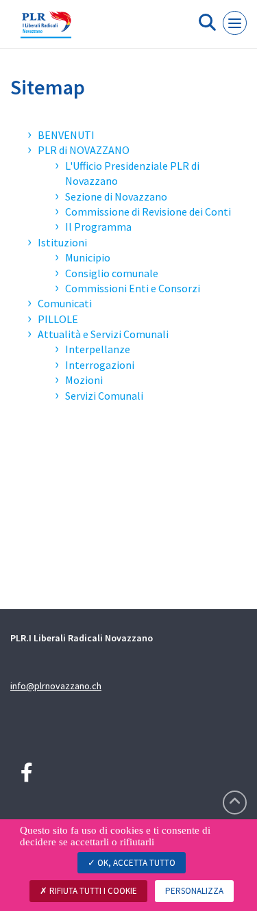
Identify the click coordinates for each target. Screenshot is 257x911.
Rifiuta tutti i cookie (92, 891)
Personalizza (194, 891)
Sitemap (47, 87)
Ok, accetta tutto (135, 863)
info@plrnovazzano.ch (55, 686)
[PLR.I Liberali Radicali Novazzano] (46, 29)
